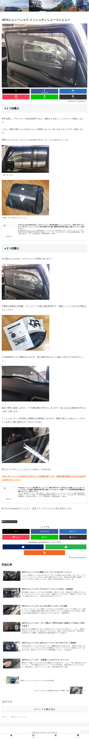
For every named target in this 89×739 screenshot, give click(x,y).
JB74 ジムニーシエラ (10, 521)
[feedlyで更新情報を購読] (65, 546)
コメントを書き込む (44, 709)
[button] (73, 97)
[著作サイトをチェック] (23, 546)
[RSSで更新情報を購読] (44, 552)
